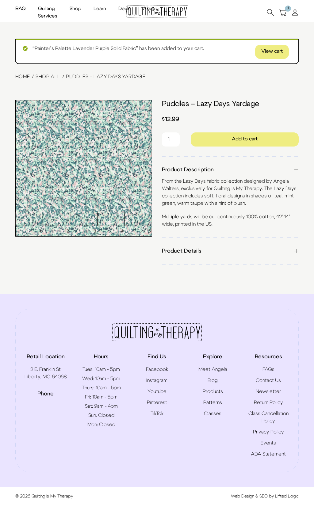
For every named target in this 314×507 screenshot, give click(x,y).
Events (268, 442)
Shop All (48, 76)
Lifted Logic (287, 496)
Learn (100, 8)
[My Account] (295, 12)
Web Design (242, 496)
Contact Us (268, 380)
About (150, 8)
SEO (263, 496)
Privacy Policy (268, 431)
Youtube (157, 391)
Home (22, 76)
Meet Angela (212, 369)
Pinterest (157, 402)
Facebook (157, 369)
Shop (75, 8)
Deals (124, 8)
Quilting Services (47, 12)
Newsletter (268, 391)
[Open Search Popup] (270, 12)
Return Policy (268, 402)
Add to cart (245, 138)
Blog (213, 380)
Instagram (156, 380)
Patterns (212, 402)
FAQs (268, 369)
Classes (212, 413)
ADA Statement (268, 454)
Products (213, 391)
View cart (272, 51)
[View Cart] (282, 12)
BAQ (20, 8)
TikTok (157, 413)
